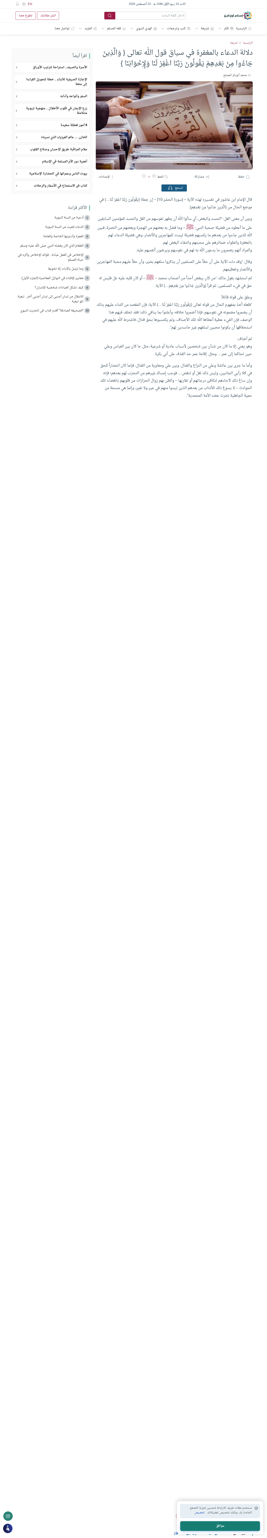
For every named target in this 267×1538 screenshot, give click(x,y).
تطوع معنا (25, 16)
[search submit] (109, 15)
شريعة (205, 28)
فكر (226, 28)
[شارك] (8, 1516)
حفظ (241, 177)
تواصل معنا (62, 28)
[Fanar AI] (8, 1528)
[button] (154, 177)
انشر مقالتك (48, 16)
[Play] (170, 187)
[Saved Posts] (17, 4)
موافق (220, 1526)
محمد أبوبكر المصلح (235, 75)
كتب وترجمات (176, 28)
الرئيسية (241, 28)
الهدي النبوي (144, 28)
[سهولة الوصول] (24, 4)
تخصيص (199, 1512)
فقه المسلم (114, 28)
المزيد (88, 28)
